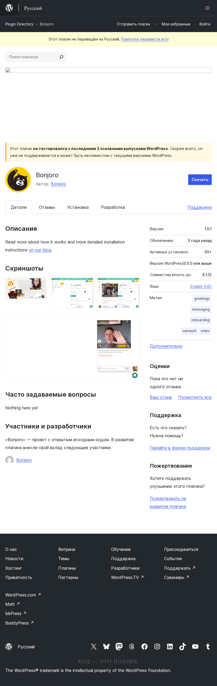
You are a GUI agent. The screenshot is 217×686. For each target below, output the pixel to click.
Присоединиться (181, 549)
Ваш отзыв (161, 397)
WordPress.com (23, 595)
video (205, 331)
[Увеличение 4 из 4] (132, 319)
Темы (63, 558)
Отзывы (47, 207)
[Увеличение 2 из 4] (86, 284)
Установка (78, 207)
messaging (201, 309)
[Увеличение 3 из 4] (132, 284)
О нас (11, 549)
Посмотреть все (195, 397)
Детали (18, 207)
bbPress (16, 613)
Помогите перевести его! (145, 39)
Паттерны (68, 577)
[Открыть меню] (208, 8)
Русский (26, 646)
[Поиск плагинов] (61, 57)
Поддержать (180, 568)
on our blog (40, 250)
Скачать (200, 179)
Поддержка (199, 207)
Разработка (113, 207)
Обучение (121, 549)
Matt (12, 604)
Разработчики (125, 568)
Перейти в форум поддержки (180, 447)
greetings (202, 298)
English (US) (201, 286)
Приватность (18, 577)
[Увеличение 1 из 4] (40, 284)
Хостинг (13, 568)
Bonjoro (58, 184)
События (173, 558)
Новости (14, 558)
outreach (189, 331)
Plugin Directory (19, 24)
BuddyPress (19, 623)
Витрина (66, 549)
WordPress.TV (127, 577)
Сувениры (176, 577)
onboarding (200, 320)
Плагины (67, 568)
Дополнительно (166, 346)
